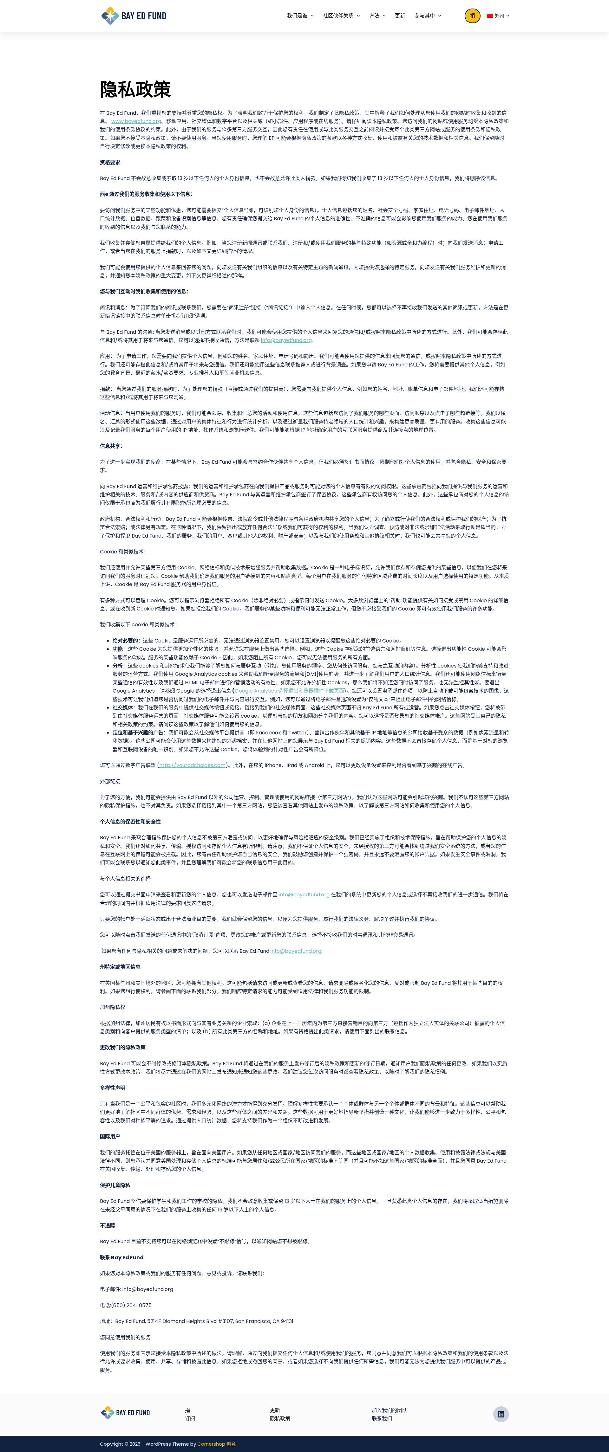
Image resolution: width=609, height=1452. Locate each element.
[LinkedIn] (501, 1414)
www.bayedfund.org (136, 121)
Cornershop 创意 (216, 1444)
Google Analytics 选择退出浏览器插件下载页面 (289, 690)
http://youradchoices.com (192, 765)
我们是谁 (297, 15)
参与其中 (425, 15)
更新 (400, 15)
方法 (374, 15)
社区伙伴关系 (338, 15)
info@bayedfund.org (286, 340)
